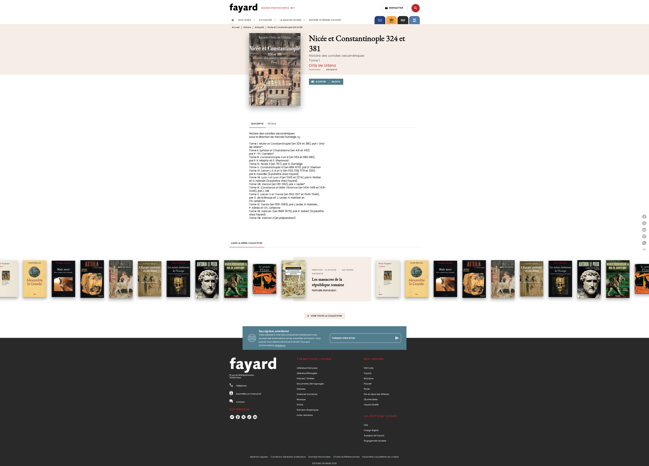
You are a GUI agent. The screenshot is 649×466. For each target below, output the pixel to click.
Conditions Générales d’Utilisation (288, 456)
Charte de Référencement (346, 456)
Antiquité (259, 27)
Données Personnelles (319, 456)
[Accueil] (243, 8)
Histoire (247, 27)
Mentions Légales (259, 456)
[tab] (232, 20)
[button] (394, 8)
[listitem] (232, 417)
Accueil (235, 27)
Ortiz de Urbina (322, 65)
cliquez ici (280, 345)
